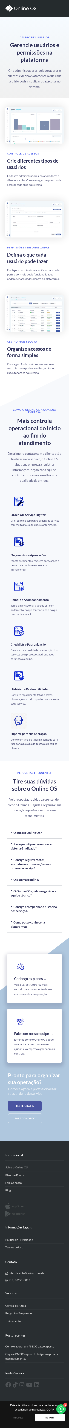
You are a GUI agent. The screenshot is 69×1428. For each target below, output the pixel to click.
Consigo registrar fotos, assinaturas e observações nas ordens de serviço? (31, 864)
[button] (34, 833)
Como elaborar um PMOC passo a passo (29, 1346)
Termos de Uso (14, 1247)
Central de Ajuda (15, 1305)
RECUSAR (18, 1418)
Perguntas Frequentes (18, 1313)
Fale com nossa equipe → (33, 1033)
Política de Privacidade (19, 1239)
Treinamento (13, 1321)
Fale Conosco (13, 1182)
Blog (8, 1190)
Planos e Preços (14, 1175)
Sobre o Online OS (16, 1167)
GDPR (50, 1409)
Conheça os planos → (30, 978)
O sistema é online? (26, 879)
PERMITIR (50, 1418)
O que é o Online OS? (27, 833)
